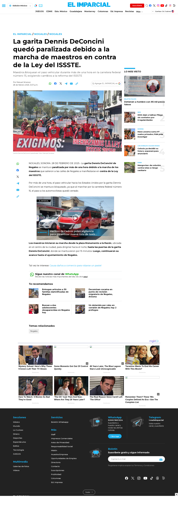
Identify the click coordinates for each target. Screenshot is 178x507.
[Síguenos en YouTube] (162, 5)
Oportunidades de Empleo (64, 458)
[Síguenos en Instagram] (158, 5)
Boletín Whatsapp (59, 422)
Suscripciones (57, 470)
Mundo (16, 426)
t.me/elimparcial (156, 420)
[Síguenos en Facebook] (150, 5)
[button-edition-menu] (153, 11)
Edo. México (61, 11)
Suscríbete (137, 5)
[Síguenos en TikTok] (166, 5)
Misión (54, 450)
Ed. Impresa (117, 11)
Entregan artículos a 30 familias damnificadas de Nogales (55, 291)
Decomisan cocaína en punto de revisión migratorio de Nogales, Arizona (101, 293)
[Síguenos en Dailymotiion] (163, 478)
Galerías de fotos (21, 466)
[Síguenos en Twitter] (154, 5)
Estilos (16, 446)
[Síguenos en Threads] (170, 5)
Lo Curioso (18, 430)
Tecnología (18, 450)
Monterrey (89, 11)
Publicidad (56, 474)
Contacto (55, 466)
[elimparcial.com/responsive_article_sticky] (176, 494)
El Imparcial (22, 34)
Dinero (16, 434)
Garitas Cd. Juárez (163, 11)
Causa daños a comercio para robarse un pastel (75, 265)
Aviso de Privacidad (60, 442)
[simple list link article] (144, 87)
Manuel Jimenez (24, 82)
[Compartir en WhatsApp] (50, 83)
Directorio (56, 462)
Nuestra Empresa (59, 454)
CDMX (49, 11)
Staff (53, 434)
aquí (85, 276)
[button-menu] (3, 6)
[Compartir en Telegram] (66, 83)
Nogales (40, 34)
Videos (16, 470)
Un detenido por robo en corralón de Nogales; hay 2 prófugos (102, 307)
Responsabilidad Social (62, 446)
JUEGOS (39, 11)
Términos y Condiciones (144, 465)
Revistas (129, 11)
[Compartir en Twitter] (60, 83)
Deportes (17, 438)
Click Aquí (115, 436)
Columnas (103, 11)
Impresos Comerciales (62, 438)
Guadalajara (76, 11)
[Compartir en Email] (71, 83)
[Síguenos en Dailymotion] (174, 5)
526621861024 (115, 420)
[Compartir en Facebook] (55, 83)
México (16, 422)
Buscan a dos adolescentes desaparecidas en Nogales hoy (56, 309)
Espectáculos (19, 442)
